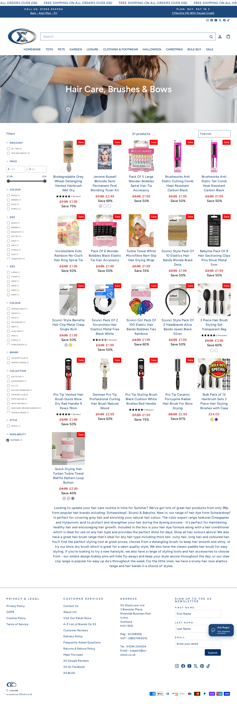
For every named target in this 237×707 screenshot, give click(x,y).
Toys (49, 49)
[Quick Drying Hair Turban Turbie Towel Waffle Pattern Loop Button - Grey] (72, 498)
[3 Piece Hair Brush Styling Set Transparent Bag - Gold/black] (216, 350)
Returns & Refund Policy (79, 648)
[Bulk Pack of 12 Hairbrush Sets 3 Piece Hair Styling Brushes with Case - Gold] (211, 419)
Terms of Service (17, 624)
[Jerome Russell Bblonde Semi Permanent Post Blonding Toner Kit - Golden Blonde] (104, 206)
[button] (68, 196)
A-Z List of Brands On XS (79, 624)
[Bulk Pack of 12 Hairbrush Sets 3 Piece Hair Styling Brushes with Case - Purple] (216, 419)
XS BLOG (69, 673)
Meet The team (73, 654)
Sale (209, 49)
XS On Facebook (74, 666)
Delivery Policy (73, 636)
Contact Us (70, 606)
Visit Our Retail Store (77, 618)
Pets (61, 49)
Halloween (152, 49)
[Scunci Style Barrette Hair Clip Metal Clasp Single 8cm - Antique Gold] (70, 345)
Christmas (174, 49)
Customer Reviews (75, 630)
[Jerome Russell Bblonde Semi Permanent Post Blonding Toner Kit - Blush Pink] (100, 206)
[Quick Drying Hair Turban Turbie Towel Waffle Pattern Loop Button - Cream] (64, 498)
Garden (76, 49)
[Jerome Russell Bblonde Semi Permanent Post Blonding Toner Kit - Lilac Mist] (109, 206)
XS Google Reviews (76, 660)
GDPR (10, 612)
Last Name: (185, 622)
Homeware (32, 49)
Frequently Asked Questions (82, 642)
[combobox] (128, 36)
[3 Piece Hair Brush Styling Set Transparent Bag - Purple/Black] (211, 350)
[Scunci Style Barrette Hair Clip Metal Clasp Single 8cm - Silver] (66, 345)
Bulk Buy (194, 49)
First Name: (185, 607)
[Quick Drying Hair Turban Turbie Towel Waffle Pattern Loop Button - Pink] (68, 498)
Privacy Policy (15, 606)
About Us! (70, 612)
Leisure (92, 49)
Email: (180, 637)
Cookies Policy (16, 618)
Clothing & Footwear (120, 49)
